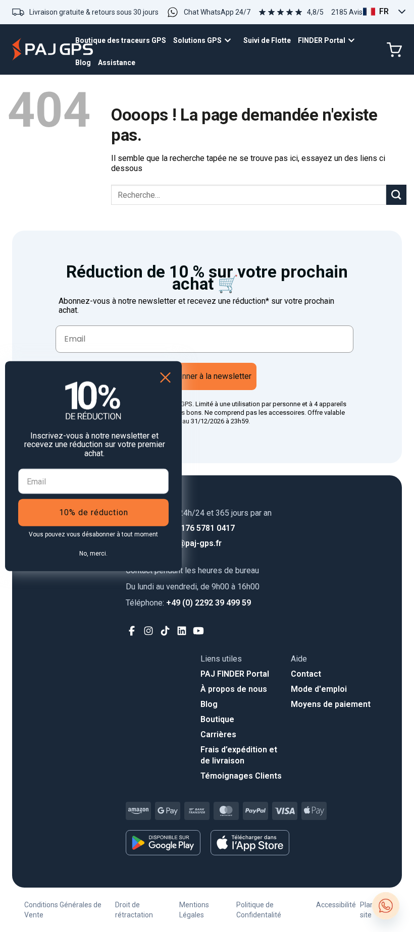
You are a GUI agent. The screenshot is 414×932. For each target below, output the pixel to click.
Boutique (217, 719)
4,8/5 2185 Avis (335, 12)
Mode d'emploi (319, 689)
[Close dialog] (165, 377)
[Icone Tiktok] (165, 631)
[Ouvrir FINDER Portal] (354, 40)
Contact (306, 674)
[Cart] (394, 50)
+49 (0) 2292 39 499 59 (188, 603)
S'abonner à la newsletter (207, 376)
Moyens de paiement (331, 704)
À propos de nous (233, 689)
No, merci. (93, 553)
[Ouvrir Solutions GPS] (230, 40)
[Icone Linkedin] (182, 631)
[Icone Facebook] (132, 631)
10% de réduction (93, 512)
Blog (209, 704)
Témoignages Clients (241, 776)
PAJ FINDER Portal (234, 674)
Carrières (218, 734)
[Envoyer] (396, 195)
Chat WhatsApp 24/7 (217, 12)
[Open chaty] (385, 905)
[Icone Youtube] (198, 631)
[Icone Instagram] (148, 631)
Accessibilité (336, 905)
